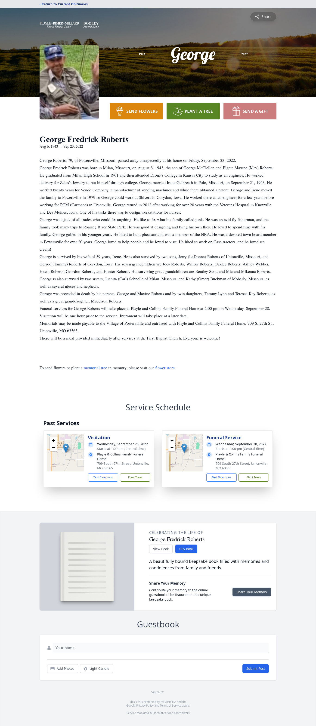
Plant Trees (135, 477)
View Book (161, 549)
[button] (66, 448)
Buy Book (186, 549)
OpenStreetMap (163, 713)
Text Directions (103, 477)
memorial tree (95, 367)
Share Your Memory (251, 592)
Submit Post (255, 668)
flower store (165, 367)
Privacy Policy (145, 705)
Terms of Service (170, 705)
